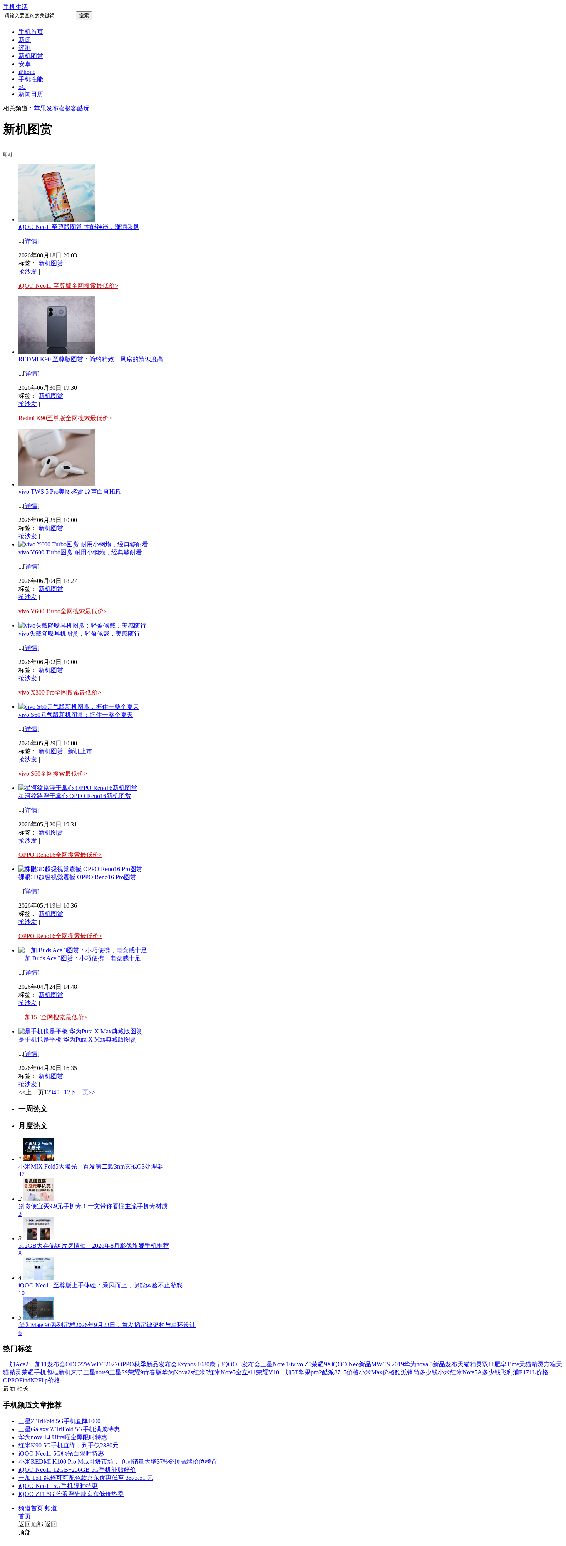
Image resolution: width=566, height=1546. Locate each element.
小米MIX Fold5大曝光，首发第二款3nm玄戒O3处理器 (90, 1166)
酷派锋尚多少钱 (416, 1372)
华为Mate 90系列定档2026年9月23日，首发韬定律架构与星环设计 (107, 1325)
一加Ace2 (15, 1364)
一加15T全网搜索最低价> (52, 1017)
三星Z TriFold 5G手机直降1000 (59, 1421)
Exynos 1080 (193, 1364)
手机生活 (15, 6)
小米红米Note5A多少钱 (469, 1372)
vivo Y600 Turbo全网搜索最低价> (62, 611)
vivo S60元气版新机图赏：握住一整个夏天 (75, 714)
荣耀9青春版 (145, 1372)
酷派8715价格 (340, 1372)
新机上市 (80, 751)
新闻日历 (30, 94)
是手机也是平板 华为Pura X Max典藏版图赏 (77, 1039)
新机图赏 (30, 56)
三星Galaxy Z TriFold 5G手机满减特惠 (69, 1429)
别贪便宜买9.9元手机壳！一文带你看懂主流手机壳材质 (93, 1206)
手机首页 (30, 31)
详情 (31, 241)
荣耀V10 (267, 1372)
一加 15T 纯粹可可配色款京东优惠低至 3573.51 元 (85, 1477)
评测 (24, 48)
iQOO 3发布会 (241, 1364)
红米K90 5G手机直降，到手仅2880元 (68, 1445)
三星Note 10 (276, 1364)
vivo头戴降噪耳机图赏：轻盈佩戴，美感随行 (79, 633)
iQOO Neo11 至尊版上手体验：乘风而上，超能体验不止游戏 (100, 1285)
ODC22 (75, 1364)
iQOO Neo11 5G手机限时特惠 (58, 1486)
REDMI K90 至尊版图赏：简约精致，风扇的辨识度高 (90, 359)
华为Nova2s (177, 1372)
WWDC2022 (101, 1364)
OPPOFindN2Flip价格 (31, 1380)
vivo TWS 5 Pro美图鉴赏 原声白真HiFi (69, 491)
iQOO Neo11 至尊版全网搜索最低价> (68, 285)
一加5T (288, 1372)
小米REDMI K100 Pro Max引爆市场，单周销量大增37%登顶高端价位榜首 (117, 1461)
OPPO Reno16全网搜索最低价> (60, 854)
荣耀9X (321, 1364)
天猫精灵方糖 (537, 1364)
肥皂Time (506, 1364)
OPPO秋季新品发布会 (147, 1364)
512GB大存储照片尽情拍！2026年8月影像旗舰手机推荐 (93, 1245)
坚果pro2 (310, 1372)
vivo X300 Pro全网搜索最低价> (59, 692)
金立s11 (246, 1372)
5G (22, 86)
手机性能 (30, 79)
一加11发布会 (46, 1364)
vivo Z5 (301, 1364)
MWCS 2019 (387, 1364)
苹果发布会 (49, 108)
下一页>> (82, 1092)
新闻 (24, 40)
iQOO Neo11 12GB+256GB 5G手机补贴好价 (77, 1469)
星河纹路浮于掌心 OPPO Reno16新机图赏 (74, 796)
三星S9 (118, 1372)
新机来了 (71, 1372)
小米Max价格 (377, 1372)
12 (67, 1092)
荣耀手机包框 (40, 1372)
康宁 (215, 1364)
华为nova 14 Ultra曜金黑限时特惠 (62, 1437)
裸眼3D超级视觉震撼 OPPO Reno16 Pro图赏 (77, 877)
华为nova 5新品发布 (430, 1364)
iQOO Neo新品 (351, 1364)
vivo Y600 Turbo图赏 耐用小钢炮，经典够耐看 (80, 552)
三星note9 (96, 1372)
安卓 (24, 64)
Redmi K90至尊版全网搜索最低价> (65, 418)
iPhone (26, 71)
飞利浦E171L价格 (524, 1372)
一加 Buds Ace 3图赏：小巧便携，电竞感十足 (79, 958)
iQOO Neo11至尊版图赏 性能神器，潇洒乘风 (78, 227)
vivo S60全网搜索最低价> (52, 773)
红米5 (200, 1372)
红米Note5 (222, 1372)
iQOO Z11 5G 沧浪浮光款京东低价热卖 (71, 1494)
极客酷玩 (77, 108)
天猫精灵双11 (475, 1364)
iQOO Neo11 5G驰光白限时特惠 (61, 1453)
